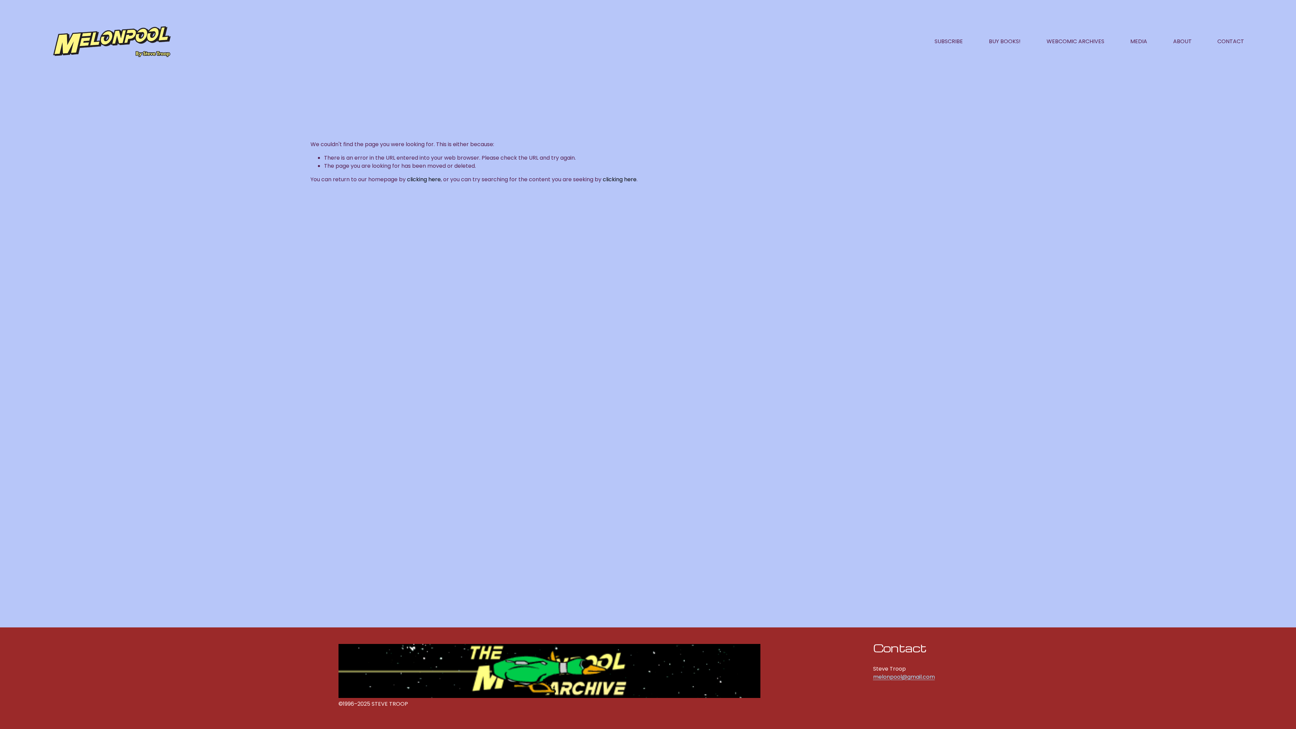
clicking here (424, 179)
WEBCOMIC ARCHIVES (1075, 41)
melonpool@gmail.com (904, 677)
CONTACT (1230, 41)
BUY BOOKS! (1005, 41)
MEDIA (1138, 41)
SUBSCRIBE (949, 41)
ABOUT (1182, 41)
